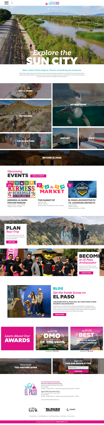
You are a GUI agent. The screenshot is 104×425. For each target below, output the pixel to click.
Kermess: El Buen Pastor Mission (17, 201)
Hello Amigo (60, 422)
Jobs (42, 399)
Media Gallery (50, 399)
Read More (59, 315)
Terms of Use (71, 416)
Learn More (86, 273)
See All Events (38, 176)
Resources (56, 399)
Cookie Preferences (43, 416)
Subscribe (78, 371)
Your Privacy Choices (54, 416)
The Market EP (46, 200)
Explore (11, 242)
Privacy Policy (33, 416)
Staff (45, 399)
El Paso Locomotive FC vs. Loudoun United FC (82, 201)
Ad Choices (64, 416)
